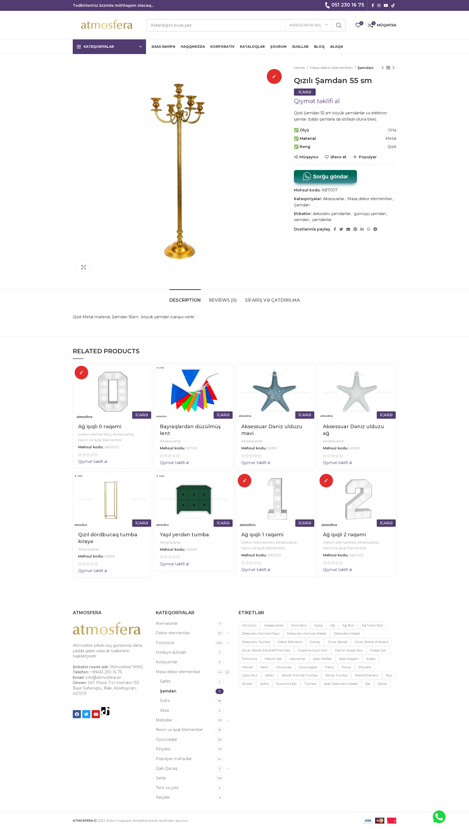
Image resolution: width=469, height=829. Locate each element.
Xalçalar (163, 797)
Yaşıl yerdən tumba (184, 535)
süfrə (264, 684)
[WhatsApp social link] (368, 229)
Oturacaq (283, 667)
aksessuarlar (274, 625)
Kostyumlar (167, 662)
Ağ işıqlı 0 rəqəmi (99, 427)
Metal (390, 138)
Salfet (165, 681)
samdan (301, 219)
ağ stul (348, 625)
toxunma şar (286, 684)
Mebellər (164, 720)
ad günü (249, 625)
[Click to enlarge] (83, 267)
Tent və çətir (167, 787)
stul (389, 675)
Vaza (164, 710)
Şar (367, 684)
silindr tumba (336, 675)
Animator (299, 625)
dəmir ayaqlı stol (349, 650)
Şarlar (161, 778)
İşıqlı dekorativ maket (341, 684)
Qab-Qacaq (166, 768)
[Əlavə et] (147, 397)
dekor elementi (290, 642)
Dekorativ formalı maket (306, 633)
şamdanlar (322, 219)
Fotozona (165, 642)
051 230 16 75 (347, 5)
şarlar (382, 684)
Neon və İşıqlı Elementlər (100, 440)
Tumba (310, 684)
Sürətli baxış (147, 373)
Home (300, 67)
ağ (332, 625)
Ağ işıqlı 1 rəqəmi (262, 535)
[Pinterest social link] (355, 229)
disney (315, 642)
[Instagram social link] (379, 5)
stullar (247, 684)
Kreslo (371, 659)
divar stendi (337, 642)
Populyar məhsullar (174, 758)
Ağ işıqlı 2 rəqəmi (344, 535)
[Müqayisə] (147, 385)
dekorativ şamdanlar (332, 213)
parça (346, 667)
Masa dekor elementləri (331, 67)
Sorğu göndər (329, 176)
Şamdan (365, 67)
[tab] (185, 297)
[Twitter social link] (341, 229)
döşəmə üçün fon (312, 650)
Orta (392, 130)
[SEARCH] (339, 25)
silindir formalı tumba (299, 675)
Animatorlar (167, 623)
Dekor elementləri (94, 434)
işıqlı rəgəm (349, 659)
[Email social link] (348, 229)
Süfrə (165, 700)
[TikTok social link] (393, 5)
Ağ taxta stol (372, 625)
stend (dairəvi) (366, 675)
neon (264, 667)
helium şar (273, 659)
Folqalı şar (378, 650)
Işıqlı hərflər (322, 659)
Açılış (318, 625)
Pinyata (163, 748)
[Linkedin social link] (362, 229)
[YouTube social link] (386, 5)
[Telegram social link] (375, 229)
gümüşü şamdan (370, 213)
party (329, 667)
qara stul (249, 675)
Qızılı (392, 146)
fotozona (249, 659)
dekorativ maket (347, 633)
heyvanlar (298, 659)
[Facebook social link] (373, 5)
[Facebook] (77, 714)
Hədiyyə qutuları (171, 652)
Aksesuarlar (333, 198)
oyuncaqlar (308, 667)
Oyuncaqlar (166, 739)
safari (269, 675)
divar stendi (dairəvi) (371, 642)
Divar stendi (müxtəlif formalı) (266, 650)
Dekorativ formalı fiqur (261, 633)
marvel (247, 667)
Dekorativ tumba (256, 642)
